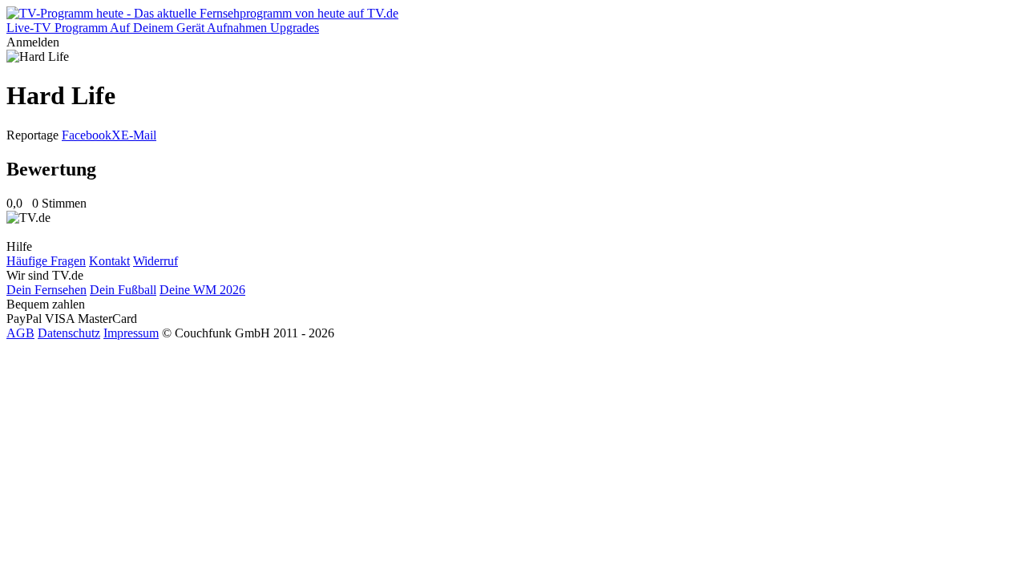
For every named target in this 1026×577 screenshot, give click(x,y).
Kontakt (109, 261)
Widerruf (155, 261)
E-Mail (138, 135)
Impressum (131, 333)
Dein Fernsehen (46, 290)
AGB (20, 333)
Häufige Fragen (46, 261)
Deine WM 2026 (202, 290)
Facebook (86, 135)
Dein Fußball (123, 290)
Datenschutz (69, 333)
